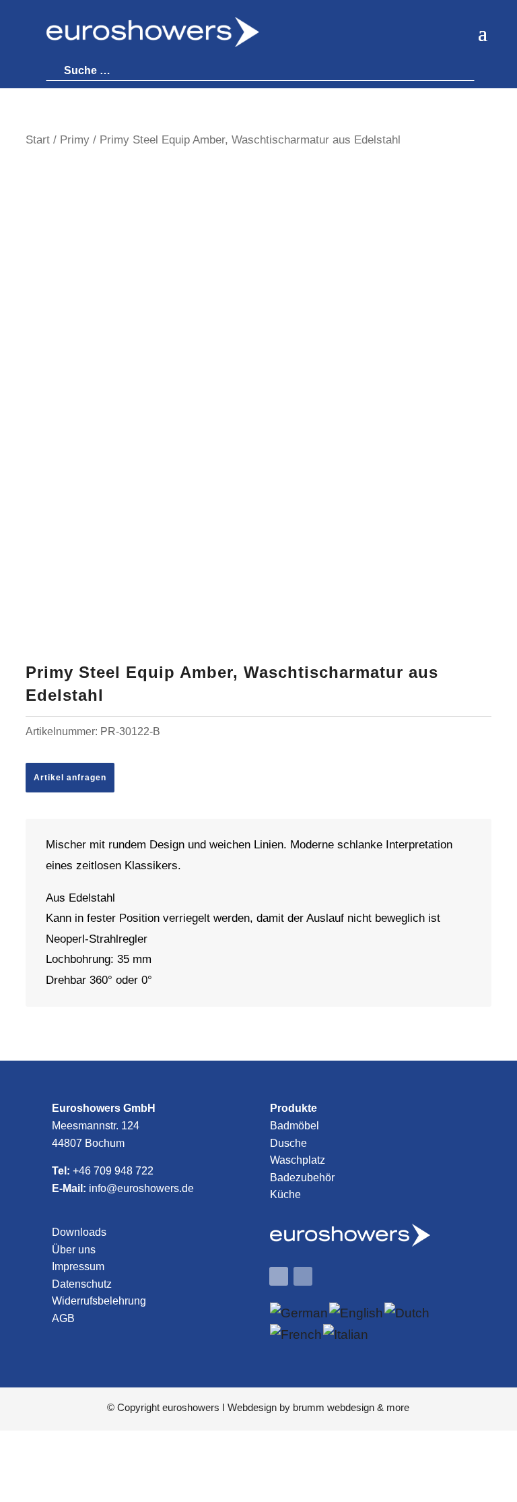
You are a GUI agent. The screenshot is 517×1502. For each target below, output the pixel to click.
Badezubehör (302, 1177)
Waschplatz (297, 1160)
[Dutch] (407, 1313)
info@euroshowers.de (141, 1188)
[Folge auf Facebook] (278, 1276)
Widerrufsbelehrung (99, 1301)
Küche (285, 1194)
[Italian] (346, 1334)
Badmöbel (294, 1125)
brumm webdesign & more (351, 1407)
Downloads (79, 1232)
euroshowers (190, 1407)
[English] (356, 1313)
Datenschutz (82, 1284)
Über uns (74, 1249)
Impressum (78, 1266)
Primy (75, 139)
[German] (299, 1313)
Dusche (288, 1143)
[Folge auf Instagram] (303, 1276)
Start (38, 139)
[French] (296, 1334)
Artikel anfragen (70, 777)
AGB (63, 1318)
